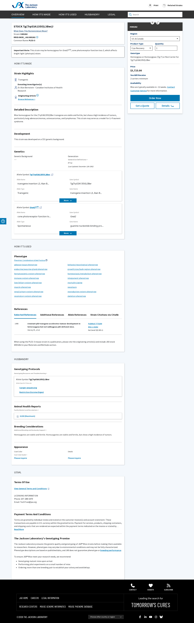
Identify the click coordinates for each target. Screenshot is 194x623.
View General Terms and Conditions (30, 488)
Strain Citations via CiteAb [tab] (104, 314)
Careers (35, 598)
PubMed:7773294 (95, 323)
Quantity (159, 43)
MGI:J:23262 (93, 327)
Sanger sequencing (28, 387)
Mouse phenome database (80, 606)
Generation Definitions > (77, 160)
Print (156, 5)
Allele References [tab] (77, 314)
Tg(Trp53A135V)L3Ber (40, 174)
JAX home (23, 598)
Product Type (136, 43)
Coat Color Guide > (20, 455)
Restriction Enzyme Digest (31, 392)
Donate (150, 590)
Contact (133, 590)
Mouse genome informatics (53, 606)
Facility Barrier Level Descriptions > (26, 410)
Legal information (50, 598)
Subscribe (168, 590)
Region (133, 33)
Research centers (28, 606)
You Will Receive (138, 75)
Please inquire (20, 458)
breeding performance (110, 550)
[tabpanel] (68, 328)
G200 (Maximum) (27, 416)
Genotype (135, 53)
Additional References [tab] (52, 314)
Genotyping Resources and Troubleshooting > (30, 373)
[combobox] (106, 617)
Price (132, 66)
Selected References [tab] (25, 314)
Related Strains (175, 5)
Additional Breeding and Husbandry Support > (30, 430)
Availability (135, 83)
